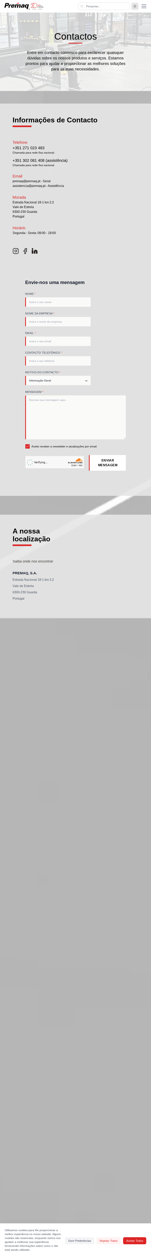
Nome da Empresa (40, 313)
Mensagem (34, 391)
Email (30, 333)
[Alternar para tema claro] (134, 6)
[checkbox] (27, 446)
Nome (30, 293)
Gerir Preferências (79, 1240)
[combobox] (58, 380)
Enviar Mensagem (107, 463)
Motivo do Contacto (42, 372)
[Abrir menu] (144, 6)
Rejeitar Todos (109, 1240)
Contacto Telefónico (43, 352)
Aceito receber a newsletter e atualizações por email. (64, 446)
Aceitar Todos (134, 1240)
